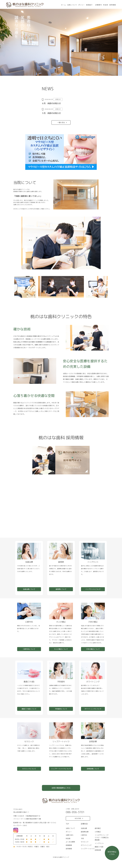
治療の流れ (69, 835)
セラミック (84, 842)
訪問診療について (93, 769)
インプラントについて (93, 589)
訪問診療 (98, 850)
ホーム (63, 5)
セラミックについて (29, 769)
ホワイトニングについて (93, 709)
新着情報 (69, 845)
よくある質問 (70, 842)
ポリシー (81, 5)
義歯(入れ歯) (99, 847)
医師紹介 (89, 5)
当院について (72, 5)
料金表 (105, 5)
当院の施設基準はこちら (61, 788)
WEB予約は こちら (112, 853)
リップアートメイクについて (61, 769)
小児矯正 (98, 832)
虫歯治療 (84, 828)
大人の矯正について (61, 649)
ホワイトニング (86, 845)
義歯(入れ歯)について (29, 709)
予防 (82, 838)
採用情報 (112, 5)
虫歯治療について (29, 589)
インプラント (99, 843)
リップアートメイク (87, 849)
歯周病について (61, 589)
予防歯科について (61, 709)
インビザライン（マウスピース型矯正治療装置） (101, 837)
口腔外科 (84, 835)
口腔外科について (29, 649)
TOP (67, 824)
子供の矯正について (93, 649)
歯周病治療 (84, 832)
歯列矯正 (98, 828)
